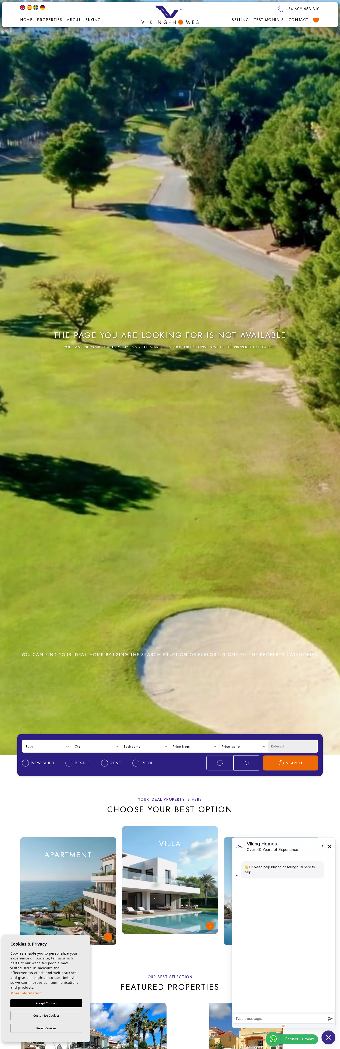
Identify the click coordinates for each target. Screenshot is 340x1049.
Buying (93, 19)
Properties (49, 19)
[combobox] (47, 746)
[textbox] (47, 746)
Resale (68, 889)
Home (26, 19)
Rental (68, 905)
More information (26, 993)
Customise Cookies (46, 1015)
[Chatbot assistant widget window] (283, 932)
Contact (299, 19)
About (74, 19)
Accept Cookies (46, 1003)
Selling (240, 19)
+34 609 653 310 (302, 9)
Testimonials (269, 19)
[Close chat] (328, 1037)
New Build (68, 873)
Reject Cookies (46, 1028)
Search (294, 763)
